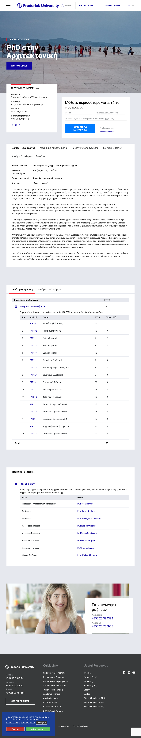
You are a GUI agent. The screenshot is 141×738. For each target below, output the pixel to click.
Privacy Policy (64, 726)
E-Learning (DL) (90, 685)
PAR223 (33, 434)
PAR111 (33, 338)
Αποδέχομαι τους (108, 129)
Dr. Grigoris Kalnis (85, 548)
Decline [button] (15, 729)
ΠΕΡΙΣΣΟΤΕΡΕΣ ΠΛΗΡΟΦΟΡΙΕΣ (80, 128)
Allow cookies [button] (37, 729)
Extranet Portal (90, 677)
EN (129, 5)
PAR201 (33, 382)
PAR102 (33, 331)
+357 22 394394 (102, 618)
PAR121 (33, 360)
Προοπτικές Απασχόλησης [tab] (85, 148)
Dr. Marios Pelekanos (87, 533)
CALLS (17, 125)
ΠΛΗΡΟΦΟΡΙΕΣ (19, 65)
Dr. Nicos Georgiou (86, 540)
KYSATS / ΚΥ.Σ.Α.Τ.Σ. (52, 707)
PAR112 (33, 345)
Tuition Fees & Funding (53, 690)
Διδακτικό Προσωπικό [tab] (23, 472)
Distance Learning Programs (55, 681)
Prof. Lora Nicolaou (86, 511)
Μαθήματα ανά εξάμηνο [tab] (49, 289)
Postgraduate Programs (53, 677)
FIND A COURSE (86, 5)
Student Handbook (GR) (94, 702)
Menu (9, 5)
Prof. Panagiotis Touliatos (89, 518)
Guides (87, 694)
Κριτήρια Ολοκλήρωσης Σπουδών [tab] (28, 156)
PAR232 (33, 426)
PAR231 (33, 419)
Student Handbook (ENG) (94, 698)
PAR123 (33, 375)
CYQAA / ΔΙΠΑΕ (50, 702)
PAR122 (33, 368)
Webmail (87, 673)
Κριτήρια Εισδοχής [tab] (112, 148)
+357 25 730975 (102, 626)
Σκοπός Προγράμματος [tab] (23, 148)
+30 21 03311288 (15, 692)
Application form (50, 698)
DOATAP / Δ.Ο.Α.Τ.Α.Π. (53, 711)
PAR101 (33, 323)
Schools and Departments (54, 685)
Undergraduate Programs (54, 673)
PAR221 (33, 404)
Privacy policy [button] (28, 722)
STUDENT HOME (112, 5)
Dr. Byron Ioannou (85, 504)
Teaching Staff (27, 484)
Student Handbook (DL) (94, 707)
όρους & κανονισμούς (108, 131)
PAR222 (33, 412)
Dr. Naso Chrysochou (87, 526)
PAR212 (33, 397)
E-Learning (88, 681)
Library (87, 690)
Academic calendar (51, 694)
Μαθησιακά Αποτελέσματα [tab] (53, 148)
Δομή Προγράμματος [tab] (22, 289)
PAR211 (33, 390)
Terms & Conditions (80, 726)
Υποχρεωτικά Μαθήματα (64, 306)
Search (68, 5)
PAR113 (33, 353)
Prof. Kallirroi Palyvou (87, 555)
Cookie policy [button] (13, 722)
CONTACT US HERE (20, 701)
